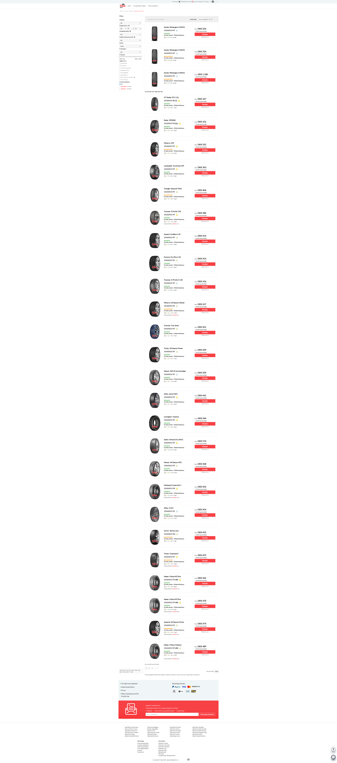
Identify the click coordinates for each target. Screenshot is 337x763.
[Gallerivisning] (212, 19)
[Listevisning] (209, 19)
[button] (333, 749)
